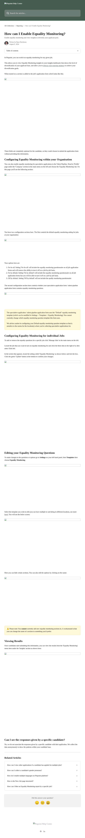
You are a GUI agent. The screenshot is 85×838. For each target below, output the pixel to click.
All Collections (9, 26)
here (5, 514)
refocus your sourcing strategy (53, 66)
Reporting (19, 26)
